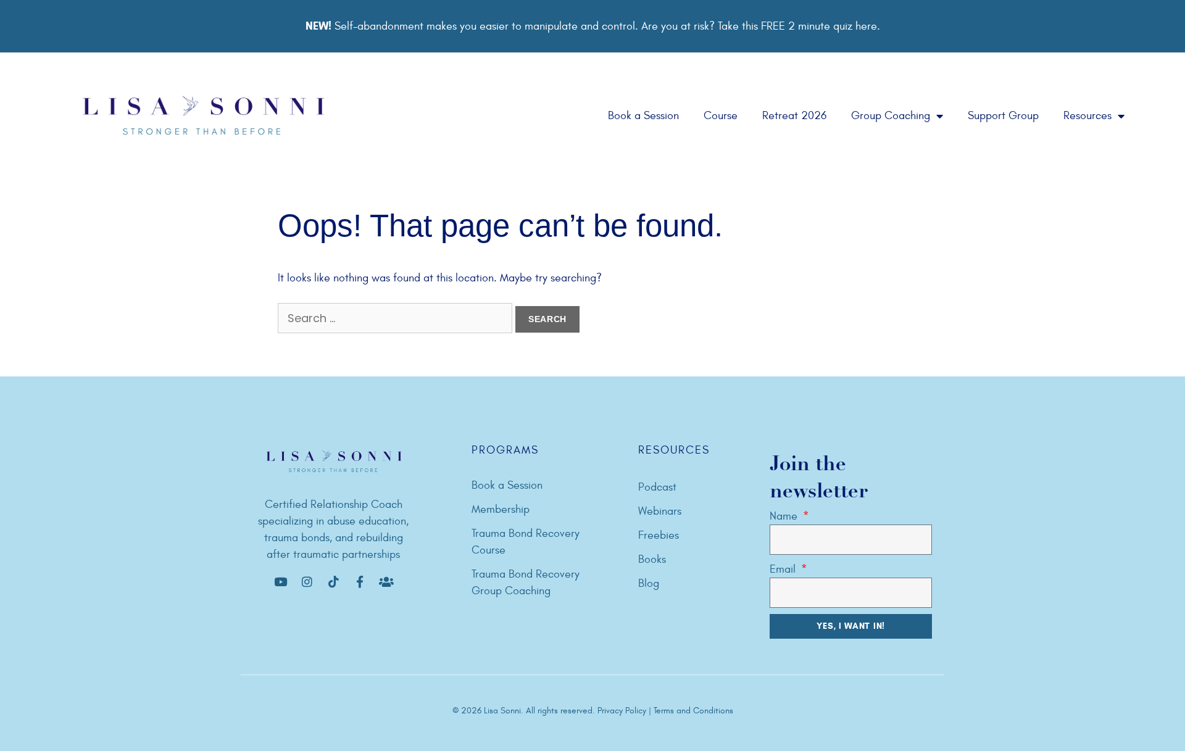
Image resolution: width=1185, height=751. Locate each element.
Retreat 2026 (794, 115)
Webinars (659, 511)
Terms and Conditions (693, 710)
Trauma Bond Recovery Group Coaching (526, 582)
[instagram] (306, 582)
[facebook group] (386, 582)
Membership (501, 509)
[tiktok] (333, 582)
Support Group (1003, 115)
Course (721, 115)
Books (652, 559)
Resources (1087, 115)
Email (784, 569)
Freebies (658, 535)
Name (785, 516)
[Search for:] (396, 318)
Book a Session (643, 115)
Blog (648, 583)
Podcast (657, 487)
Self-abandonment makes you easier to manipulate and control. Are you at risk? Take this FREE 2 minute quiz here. (593, 26)
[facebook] (280, 582)
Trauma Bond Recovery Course (526, 542)
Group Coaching (890, 115)
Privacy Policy (623, 710)
